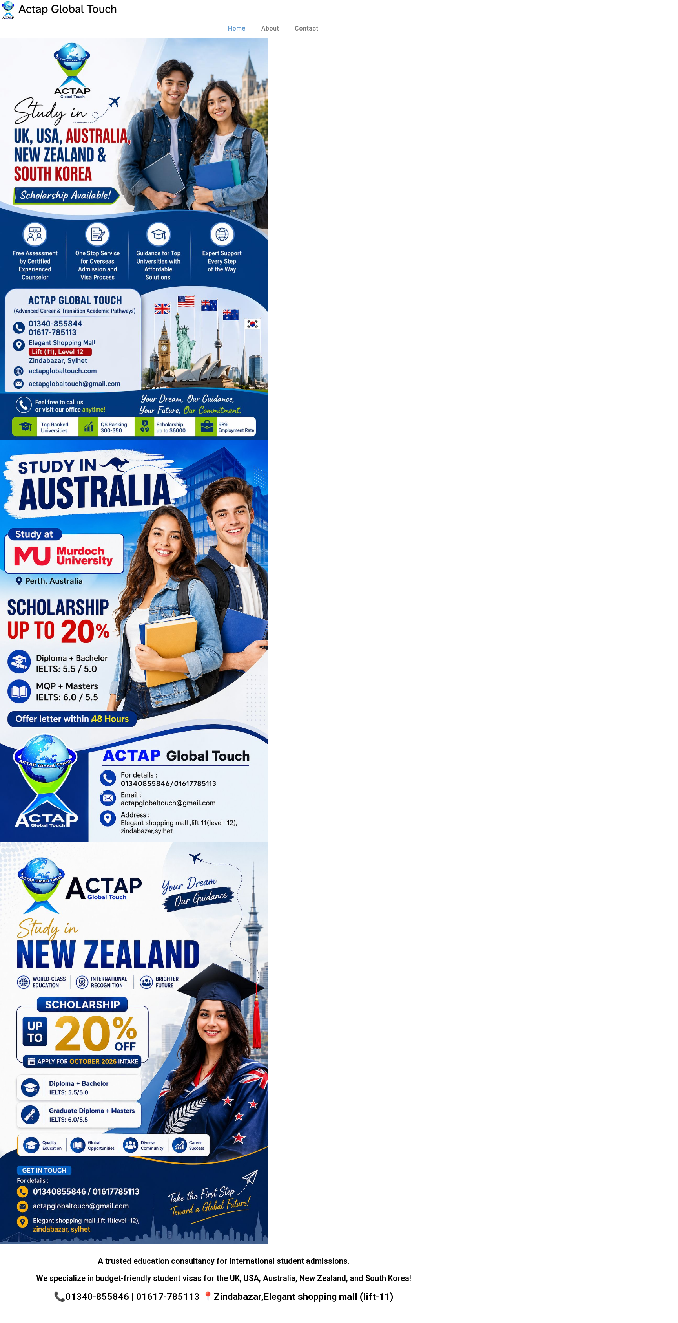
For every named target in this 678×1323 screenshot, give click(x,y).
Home (237, 28)
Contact (306, 28)
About (270, 28)
